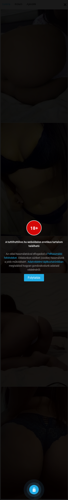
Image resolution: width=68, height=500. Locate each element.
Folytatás (34, 277)
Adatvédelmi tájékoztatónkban (45, 261)
